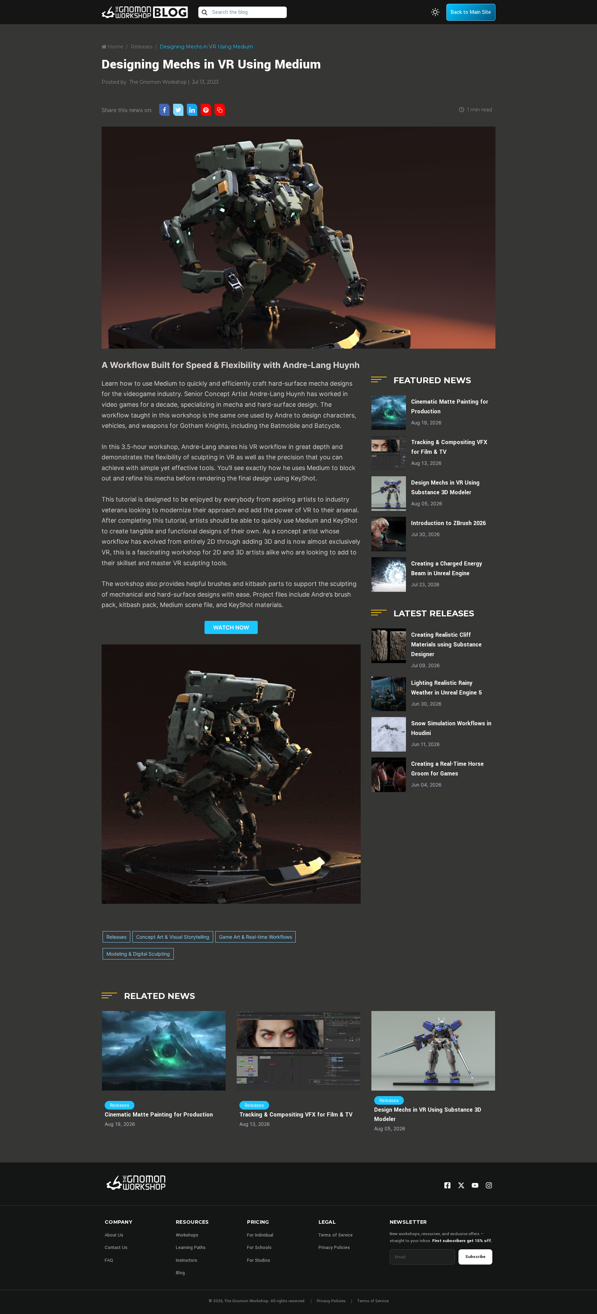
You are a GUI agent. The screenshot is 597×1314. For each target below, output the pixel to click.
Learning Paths (191, 1247)
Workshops (187, 1235)
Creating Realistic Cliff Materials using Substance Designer (446, 644)
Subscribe (475, 1257)
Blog (180, 1273)
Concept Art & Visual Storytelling (172, 937)
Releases (141, 47)
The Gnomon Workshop (158, 82)
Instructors (186, 1260)
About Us (114, 1235)
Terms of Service (336, 1235)
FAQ (109, 1260)
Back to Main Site (471, 12)
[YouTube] (475, 1185)
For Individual (260, 1235)
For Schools (259, 1247)
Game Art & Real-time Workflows (255, 937)
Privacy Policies (334, 1247)
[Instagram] (488, 1185)
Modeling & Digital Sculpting (138, 954)
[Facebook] (447, 1185)
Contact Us (116, 1247)
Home (114, 47)
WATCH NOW (231, 627)
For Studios (258, 1260)
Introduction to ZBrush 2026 (448, 523)
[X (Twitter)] (461, 1185)
